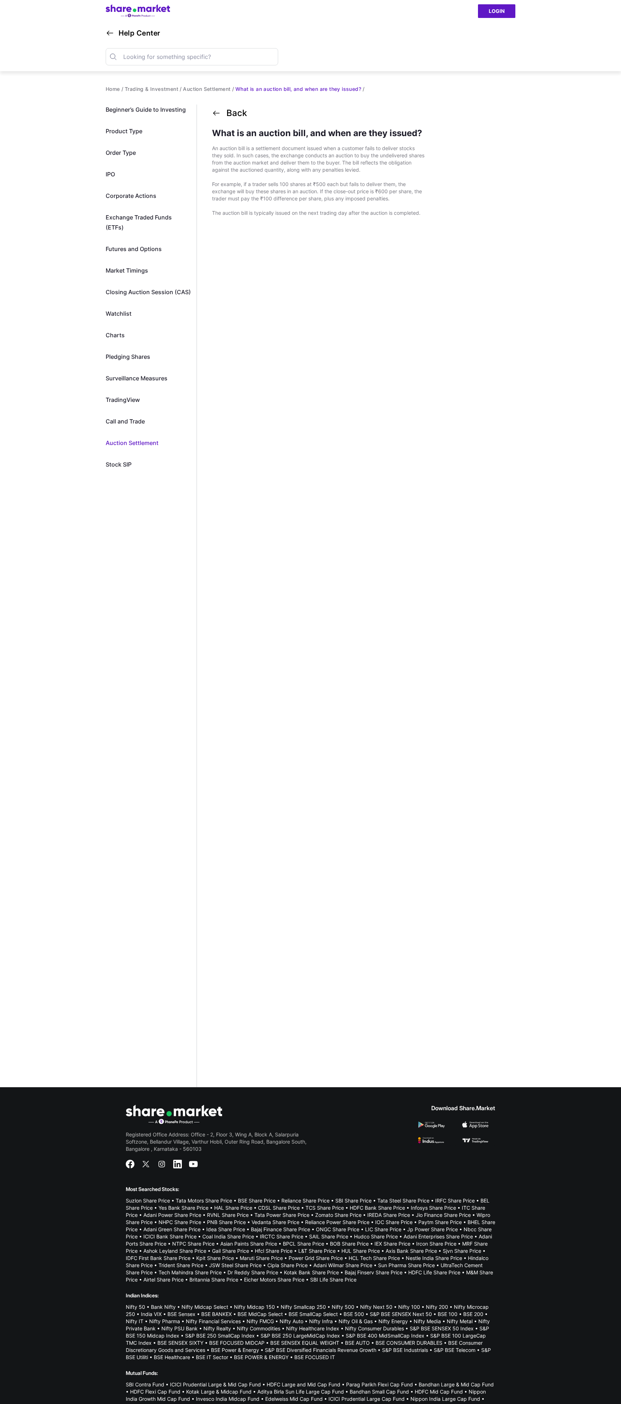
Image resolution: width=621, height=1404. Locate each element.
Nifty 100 (409, 1307)
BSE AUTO (357, 1343)
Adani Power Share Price (172, 1215)
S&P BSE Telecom (454, 1350)
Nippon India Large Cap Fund (445, 1399)
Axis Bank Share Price (411, 1251)
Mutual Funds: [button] (142, 1373)
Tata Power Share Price (281, 1215)
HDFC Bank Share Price (377, 1208)
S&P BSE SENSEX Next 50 (401, 1314)
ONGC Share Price (337, 1229)
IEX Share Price (392, 1244)
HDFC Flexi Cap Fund (155, 1392)
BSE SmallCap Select (313, 1314)
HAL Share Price (233, 1208)
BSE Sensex (181, 1314)
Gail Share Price (230, 1251)
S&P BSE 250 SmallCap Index (220, 1336)
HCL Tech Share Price (374, 1258)
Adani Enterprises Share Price (438, 1236)
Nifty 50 (135, 1307)
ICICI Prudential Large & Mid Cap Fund (215, 1384)
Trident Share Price (180, 1265)
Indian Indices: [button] (142, 1295)
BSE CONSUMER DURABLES (409, 1343)
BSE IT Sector (212, 1357)
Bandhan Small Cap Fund (379, 1392)
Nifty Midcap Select (204, 1307)
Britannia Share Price (213, 1279)
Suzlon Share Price (148, 1200)
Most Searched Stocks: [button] (152, 1189)
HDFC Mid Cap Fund (439, 1392)
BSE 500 (354, 1314)
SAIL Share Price (328, 1236)
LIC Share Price (383, 1229)
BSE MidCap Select (260, 1314)
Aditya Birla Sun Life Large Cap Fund (300, 1392)
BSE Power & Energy (235, 1350)
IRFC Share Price (455, 1200)
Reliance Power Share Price (337, 1222)
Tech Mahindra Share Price (190, 1272)
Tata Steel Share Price (403, 1200)
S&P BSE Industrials (405, 1350)
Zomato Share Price (338, 1215)
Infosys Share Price (433, 1208)
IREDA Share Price (388, 1215)
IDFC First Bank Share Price (158, 1258)
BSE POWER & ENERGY (261, 1357)
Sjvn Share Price (462, 1251)
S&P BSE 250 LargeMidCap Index (300, 1336)
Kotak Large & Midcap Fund (219, 1392)
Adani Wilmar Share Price (342, 1265)
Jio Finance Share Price (443, 1215)
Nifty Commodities (258, 1328)
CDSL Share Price (279, 1208)
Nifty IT (134, 1321)
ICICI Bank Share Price (170, 1236)
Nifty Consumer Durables (374, 1328)
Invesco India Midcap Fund (227, 1399)
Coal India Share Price (228, 1236)
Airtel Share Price (163, 1279)
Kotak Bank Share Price (311, 1272)
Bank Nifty (163, 1307)
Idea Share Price (225, 1229)
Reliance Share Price (305, 1200)
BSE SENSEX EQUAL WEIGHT (304, 1343)
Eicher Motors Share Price (274, 1279)
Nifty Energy (393, 1321)
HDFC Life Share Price (434, 1272)
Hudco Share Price (376, 1236)
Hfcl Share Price (274, 1251)
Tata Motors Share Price (204, 1200)
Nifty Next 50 (376, 1307)
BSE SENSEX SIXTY (180, 1343)
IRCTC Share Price (281, 1236)
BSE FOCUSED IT (314, 1357)
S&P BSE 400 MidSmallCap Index (385, 1336)
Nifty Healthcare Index (312, 1328)
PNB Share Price (226, 1222)
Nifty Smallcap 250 (303, 1307)
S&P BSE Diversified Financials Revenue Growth (320, 1350)
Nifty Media (427, 1321)
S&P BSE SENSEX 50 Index (442, 1328)
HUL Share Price (360, 1251)
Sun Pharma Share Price (406, 1265)
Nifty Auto (291, 1321)
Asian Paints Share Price (248, 1244)
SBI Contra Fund (145, 1384)
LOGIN (497, 11)
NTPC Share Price (193, 1244)
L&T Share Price (317, 1251)
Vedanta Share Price (275, 1222)
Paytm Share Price (440, 1222)
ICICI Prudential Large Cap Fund (366, 1399)
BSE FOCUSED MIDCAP (236, 1343)
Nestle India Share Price (434, 1258)
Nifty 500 (343, 1307)
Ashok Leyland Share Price (174, 1251)
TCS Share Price (324, 1208)
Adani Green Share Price (172, 1229)
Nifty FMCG (260, 1321)
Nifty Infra (321, 1321)
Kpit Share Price (215, 1258)
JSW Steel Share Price (235, 1265)
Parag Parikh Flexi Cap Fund (379, 1384)
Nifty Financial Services (213, 1321)
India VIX (151, 1314)
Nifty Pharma (164, 1321)
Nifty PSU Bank (179, 1328)
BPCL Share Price (303, 1244)
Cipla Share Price (287, 1265)
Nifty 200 (437, 1307)
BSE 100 (447, 1314)
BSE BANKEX (216, 1314)
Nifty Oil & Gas (356, 1321)
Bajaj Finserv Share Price (373, 1272)
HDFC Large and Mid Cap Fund (303, 1384)
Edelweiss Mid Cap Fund (294, 1399)
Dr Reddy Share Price (252, 1272)
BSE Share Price (257, 1200)
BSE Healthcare (172, 1357)
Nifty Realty (217, 1328)
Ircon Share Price (436, 1244)
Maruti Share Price (261, 1258)
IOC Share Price (394, 1222)
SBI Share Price (353, 1200)
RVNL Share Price (228, 1215)
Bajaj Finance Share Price (280, 1229)
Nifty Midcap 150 (254, 1307)
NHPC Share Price (179, 1222)
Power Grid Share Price (316, 1258)
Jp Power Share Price (432, 1229)
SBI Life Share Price (333, 1279)
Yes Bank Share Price (183, 1208)
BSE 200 (473, 1314)
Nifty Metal (460, 1321)
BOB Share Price (349, 1244)
